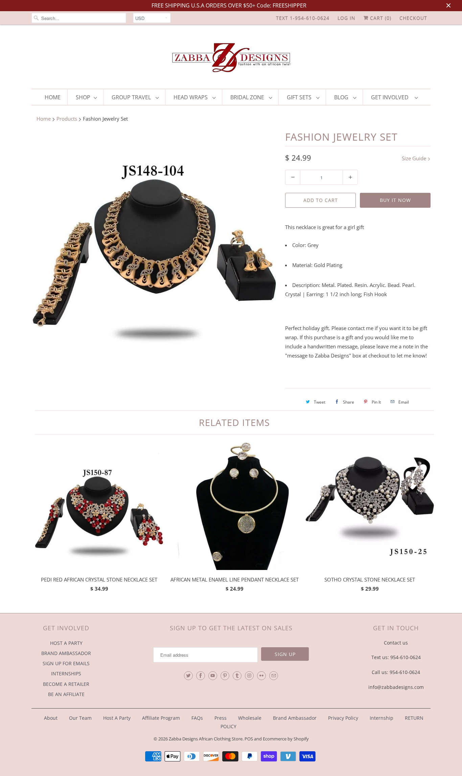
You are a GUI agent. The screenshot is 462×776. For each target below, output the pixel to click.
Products (66, 118)
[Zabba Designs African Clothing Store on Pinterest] (225, 675)
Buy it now (395, 200)
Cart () (379, 18)
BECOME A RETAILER (66, 684)
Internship (381, 718)
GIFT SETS (300, 97)
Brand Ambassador (295, 718)
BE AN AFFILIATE (66, 694)
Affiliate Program (161, 718)
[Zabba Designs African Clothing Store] (231, 58)
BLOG (342, 97)
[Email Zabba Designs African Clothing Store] (273, 675)
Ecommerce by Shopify (286, 739)
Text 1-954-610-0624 (302, 18)
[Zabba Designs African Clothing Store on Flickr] (261, 675)
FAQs (197, 718)
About (51, 718)
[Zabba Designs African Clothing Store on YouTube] (212, 675)
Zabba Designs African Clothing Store (205, 739)
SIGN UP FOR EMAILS (66, 663)
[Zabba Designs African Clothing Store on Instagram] (249, 675)
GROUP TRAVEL (132, 97)
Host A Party (117, 718)
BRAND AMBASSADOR (66, 653)
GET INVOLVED (391, 97)
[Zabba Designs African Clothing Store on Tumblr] (237, 675)
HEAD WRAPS (191, 97)
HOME (53, 97)
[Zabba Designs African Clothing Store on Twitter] (188, 675)
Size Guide (415, 158)
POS (249, 739)
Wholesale (249, 718)
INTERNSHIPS (66, 673)
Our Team (80, 718)
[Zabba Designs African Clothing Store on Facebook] (200, 675)
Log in (346, 18)
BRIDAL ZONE (247, 97)
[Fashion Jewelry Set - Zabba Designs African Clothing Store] (154, 253)
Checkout (413, 18)
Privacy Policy (343, 718)
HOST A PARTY (66, 643)
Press (220, 718)
